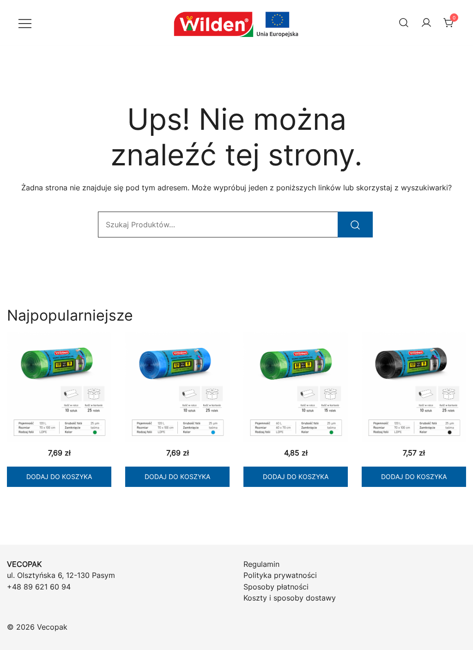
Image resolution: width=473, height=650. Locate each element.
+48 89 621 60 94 (39, 586)
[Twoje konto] (426, 23)
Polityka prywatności (280, 575)
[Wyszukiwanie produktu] (403, 23)
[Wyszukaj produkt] (355, 224)
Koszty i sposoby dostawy (289, 597)
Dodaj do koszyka (59, 476)
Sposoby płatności (276, 586)
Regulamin (261, 564)
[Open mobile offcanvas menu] (24, 23)
